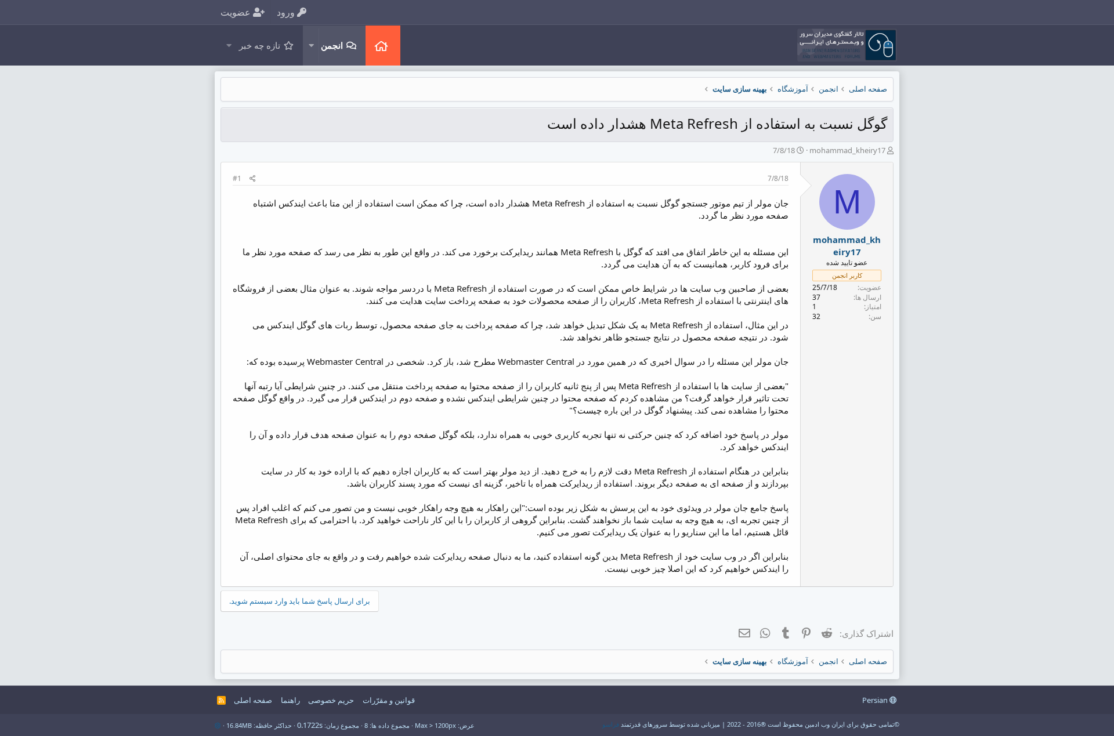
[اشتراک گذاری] (252, 179)
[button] (311, 46)
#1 (237, 178)
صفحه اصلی (383, 46)
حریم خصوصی (331, 700)
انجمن (332, 45)
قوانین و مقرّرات (389, 700)
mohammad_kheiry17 (847, 150)
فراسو (610, 724)
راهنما (290, 700)
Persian (875, 700)
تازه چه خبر (259, 45)
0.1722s (310, 725)
